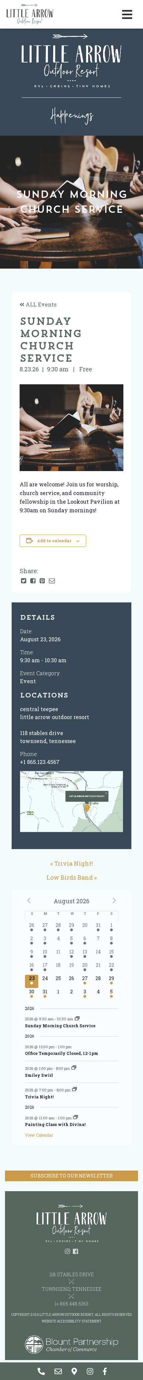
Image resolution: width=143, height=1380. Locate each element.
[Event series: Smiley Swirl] (74, 1068)
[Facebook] (33, 581)
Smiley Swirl (39, 1075)
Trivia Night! (73, 863)
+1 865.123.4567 (40, 761)
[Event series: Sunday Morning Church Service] (77, 1018)
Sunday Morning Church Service (60, 1025)
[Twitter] (24, 581)
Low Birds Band (70, 877)
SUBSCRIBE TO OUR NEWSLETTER (72, 1176)
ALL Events (40, 304)
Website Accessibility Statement (71, 1321)
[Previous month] (29, 901)
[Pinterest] (42, 581)
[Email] (52, 581)
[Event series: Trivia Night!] (74, 1089)
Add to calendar (54, 540)
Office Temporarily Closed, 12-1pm (61, 1053)
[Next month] (114, 901)
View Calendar (39, 1135)
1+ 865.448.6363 (71, 1304)
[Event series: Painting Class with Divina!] (75, 1117)
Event (28, 681)
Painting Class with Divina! (55, 1124)
